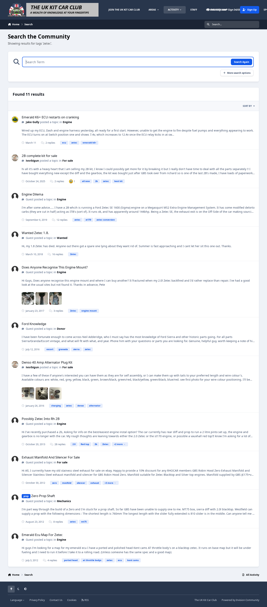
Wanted (62, 238)
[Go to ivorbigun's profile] (15, 157)
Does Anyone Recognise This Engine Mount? (55, 267)
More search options (239, 72)
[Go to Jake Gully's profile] (15, 119)
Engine (67, 122)
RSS (86, 600)
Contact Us (56, 600)
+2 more (118, 444)
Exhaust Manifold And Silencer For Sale (51, 457)
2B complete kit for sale (39, 155)
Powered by (240, 600)
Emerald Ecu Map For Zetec (42, 534)
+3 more (109, 482)
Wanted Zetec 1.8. (35, 233)
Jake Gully (32, 122)
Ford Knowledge (34, 324)
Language (16, 600)
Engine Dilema (32, 194)
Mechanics (64, 501)
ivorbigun (32, 160)
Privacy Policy (37, 600)
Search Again (241, 61)
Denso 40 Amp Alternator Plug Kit (47, 362)
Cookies (71, 600)
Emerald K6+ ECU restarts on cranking (50, 117)
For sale (67, 160)
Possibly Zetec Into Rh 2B (41, 418)
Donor (61, 329)
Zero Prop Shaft (43, 496)
